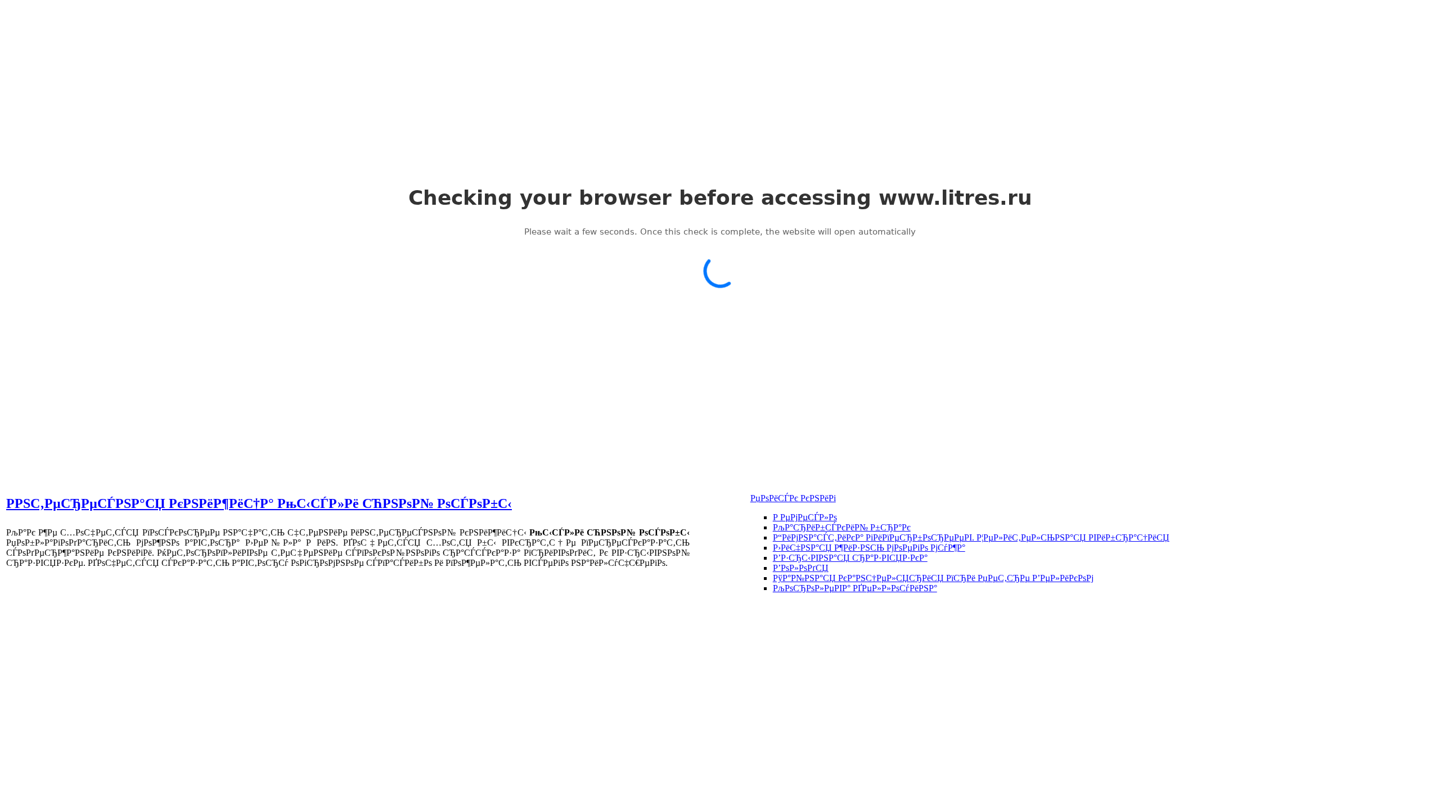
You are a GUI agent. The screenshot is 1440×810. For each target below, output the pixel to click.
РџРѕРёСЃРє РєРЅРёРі (793, 498)
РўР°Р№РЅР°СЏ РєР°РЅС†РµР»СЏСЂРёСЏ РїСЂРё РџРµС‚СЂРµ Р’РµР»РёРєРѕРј (933, 578)
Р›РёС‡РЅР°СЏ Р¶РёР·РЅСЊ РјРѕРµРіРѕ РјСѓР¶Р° (869, 547)
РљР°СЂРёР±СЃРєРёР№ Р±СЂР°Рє (842, 527)
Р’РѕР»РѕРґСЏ (801, 568)
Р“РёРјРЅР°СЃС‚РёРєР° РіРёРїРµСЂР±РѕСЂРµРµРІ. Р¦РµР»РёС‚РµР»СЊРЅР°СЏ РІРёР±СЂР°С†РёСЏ (971, 537)
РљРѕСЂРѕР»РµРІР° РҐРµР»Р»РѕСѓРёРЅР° (855, 588)
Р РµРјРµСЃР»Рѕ (805, 517)
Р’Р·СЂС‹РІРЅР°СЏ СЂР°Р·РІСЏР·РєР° (850, 557)
